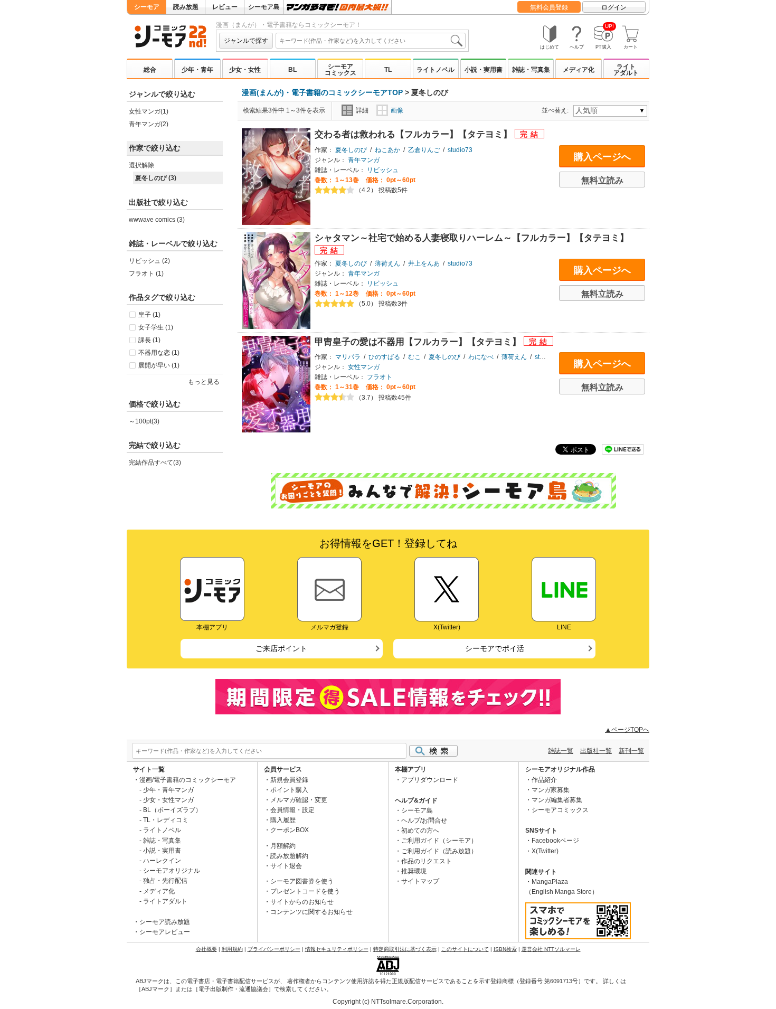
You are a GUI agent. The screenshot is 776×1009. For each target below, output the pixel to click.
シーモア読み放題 (164, 922)
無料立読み (602, 180)
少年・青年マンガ (168, 790)
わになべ (481, 357)
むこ (414, 357)
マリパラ (348, 357)
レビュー (225, 7)
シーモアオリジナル (171, 870)
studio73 (460, 150)
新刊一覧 (631, 751)
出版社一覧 (596, 751)
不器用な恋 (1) (158, 352)
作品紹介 (544, 780)
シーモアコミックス (340, 70)
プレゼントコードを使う (305, 891)
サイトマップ (420, 881)
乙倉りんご (424, 150)
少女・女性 (245, 69)
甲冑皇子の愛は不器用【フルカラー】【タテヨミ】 (419, 342)
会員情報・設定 (292, 810)
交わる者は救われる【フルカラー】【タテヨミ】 (415, 134)
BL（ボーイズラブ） (172, 810)
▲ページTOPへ (627, 729)
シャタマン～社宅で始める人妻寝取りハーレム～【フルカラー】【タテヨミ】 (472, 238)
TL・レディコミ (165, 820)
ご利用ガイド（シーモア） (439, 840)
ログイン (614, 7)
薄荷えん (387, 263)
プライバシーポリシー (274, 949)
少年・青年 (197, 69)
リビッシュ (383, 170)
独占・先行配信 (165, 880)
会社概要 (206, 949)
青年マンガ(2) (148, 124)
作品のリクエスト (426, 861)
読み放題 (185, 7)
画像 (397, 110)
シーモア (146, 7)
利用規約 (232, 949)
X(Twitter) (545, 851)
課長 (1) (149, 340)
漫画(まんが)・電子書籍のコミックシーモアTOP (322, 92)
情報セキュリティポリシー (336, 949)
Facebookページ (555, 840)
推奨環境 (414, 871)
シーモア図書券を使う (302, 881)
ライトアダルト (626, 70)
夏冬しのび (351, 150)
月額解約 (283, 846)
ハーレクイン (162, 860)
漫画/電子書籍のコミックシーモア (187, 780)
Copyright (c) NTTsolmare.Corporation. (388, 1001)
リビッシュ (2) (149, 261)
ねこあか (387, 150)
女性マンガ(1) (148, 111)
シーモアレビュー (164, 932)
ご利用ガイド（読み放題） (439, 851)
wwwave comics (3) (157, 219)
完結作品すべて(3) (155, 462)
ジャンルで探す (246, 40)
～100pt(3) (144, 421)
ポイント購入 (289, 790)
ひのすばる (384, 357)
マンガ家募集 (551, 790)
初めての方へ (420, 830)
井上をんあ (424, 263)
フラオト (379, 377)
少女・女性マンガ (168, 800)
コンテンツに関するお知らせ (311, 912)
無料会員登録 (549, 7)
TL (388, 69)
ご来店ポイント (281, 648)
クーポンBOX (289, 830)
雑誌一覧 (560, 751)
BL (292, 69)
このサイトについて (465, 949)
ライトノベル (436, 69)
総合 (150, 69)
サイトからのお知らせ (302, 902)
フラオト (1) (146, 273)
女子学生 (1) (155, 327)
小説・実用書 (484, 69)
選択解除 (141, 165)
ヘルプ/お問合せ (424, 820)
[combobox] (371, 41)
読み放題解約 (289, 856)
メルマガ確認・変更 (298, 800)
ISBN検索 (505, 949)
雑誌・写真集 (531, 69)
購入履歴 (283, 820)
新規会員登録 (289, 780)
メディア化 (578, 69)
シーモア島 (264, 7)
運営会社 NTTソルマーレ (551, 949)
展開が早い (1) (158, 365)
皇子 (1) (149, 314)
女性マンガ (364, 367)
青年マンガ (364, 160)
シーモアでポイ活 (494, 648)
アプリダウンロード (429, 780)
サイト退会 (286, 866)
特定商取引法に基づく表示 (405, 949)
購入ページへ (602, 157)
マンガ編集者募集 (557, 800)
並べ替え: (557, 110)
